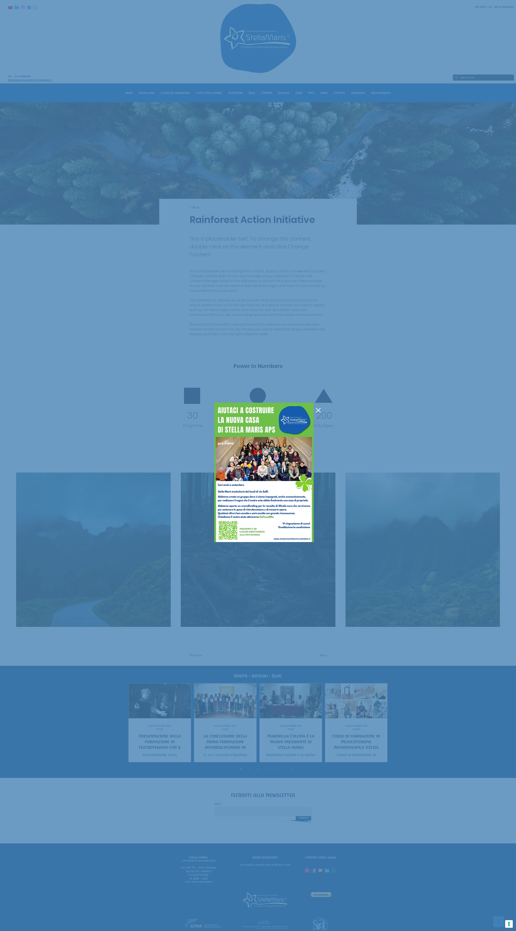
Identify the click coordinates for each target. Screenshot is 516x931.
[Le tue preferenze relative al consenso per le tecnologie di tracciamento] (509, 924)
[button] (318, 410)
